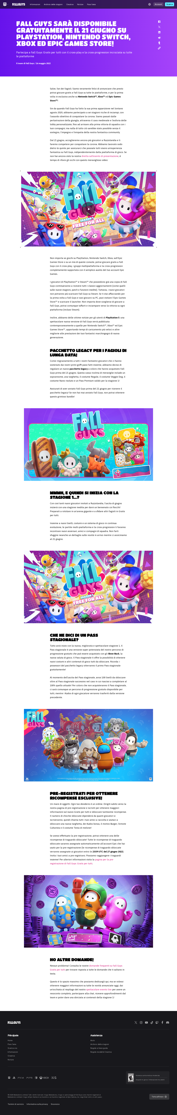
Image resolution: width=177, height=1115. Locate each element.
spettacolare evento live (99, 989)
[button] (158, 22)
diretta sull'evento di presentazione (100, 156)
